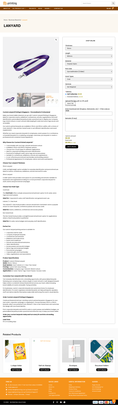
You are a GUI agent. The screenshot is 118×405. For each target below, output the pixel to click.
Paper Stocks (96, 385)
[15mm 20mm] (88, 48)
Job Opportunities (54, 395)
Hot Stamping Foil (97, 387)
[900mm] (88, 56)
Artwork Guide (96, 391)
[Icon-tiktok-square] (61, 402)
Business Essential (15, 20)
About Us (6, 8)
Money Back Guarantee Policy (78, 395)
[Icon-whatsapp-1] (64, 402)
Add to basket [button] (16, 369)
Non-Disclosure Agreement (77, 393)
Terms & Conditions (75, 391)
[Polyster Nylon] (88, 64)
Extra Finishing (96, 389)
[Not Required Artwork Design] (88, 87)
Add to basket (71, 146)
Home (5, 20)
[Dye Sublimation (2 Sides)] (88, 71)
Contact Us (58, 8)
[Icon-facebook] (53, 402)
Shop (50, 389)
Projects (32, 8)
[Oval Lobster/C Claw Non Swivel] (88, 79)
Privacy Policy (73, 389)
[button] (56, 39)
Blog (40, 8)
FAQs (70, 385)
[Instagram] (57, 402)
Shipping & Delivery (75, 387)
